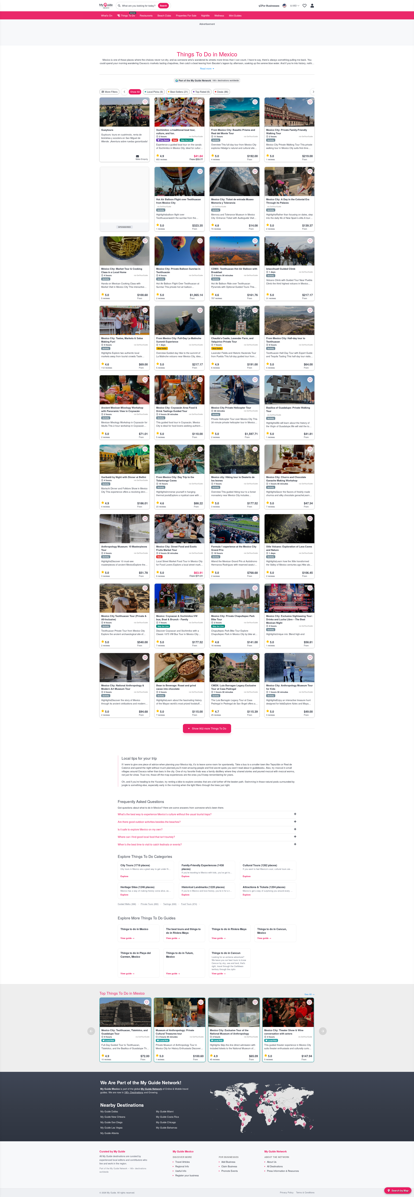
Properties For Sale (186, 15)
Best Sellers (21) (179, 91)
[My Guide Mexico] (106, 5)
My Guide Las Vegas (111, 1127)
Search (163, 5)
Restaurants (146, 15)
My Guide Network (151, 1089)
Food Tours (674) (189, 904)
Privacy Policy (287, 1192)
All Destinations (275, 1166)
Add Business (228, 1161)
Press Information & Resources (283, 1170)
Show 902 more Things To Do (207, 728)
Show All (135, 91)
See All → (310, 994)
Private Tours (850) (149, 904)
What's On (106, 15)
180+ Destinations (133, 1092)
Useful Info (180, 1170)
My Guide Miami (165, 1111)
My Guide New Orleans (112, 1116)
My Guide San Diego (111, 1122)
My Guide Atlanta (109, 1133)
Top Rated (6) (202, 91)
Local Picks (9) (155, 91)
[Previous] (91, 1031)
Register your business (187, 1175)
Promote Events (229, 1170)
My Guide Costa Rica (167, 1116)
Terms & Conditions (305, 1192)
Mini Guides (235, 15)
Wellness (219, 15)
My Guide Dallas (109, 1111)
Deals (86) (222, 91)
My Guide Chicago (166, 1122)
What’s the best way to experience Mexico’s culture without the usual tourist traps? (165, 814)
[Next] (323, 1031)
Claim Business (229, 1166)
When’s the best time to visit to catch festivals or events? (150, 844)
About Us (271, 1161)
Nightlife (205, 15)
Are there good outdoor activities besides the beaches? (149, 822)
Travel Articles (182, 1161)
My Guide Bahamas (166, 1127)
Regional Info (182, 1166)
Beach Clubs (164, 15)
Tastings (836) (169, 904)
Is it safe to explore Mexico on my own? (140, 829)
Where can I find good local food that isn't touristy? (146, 837)
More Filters (111, 91)
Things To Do (127, 15)
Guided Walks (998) (127, 904)
